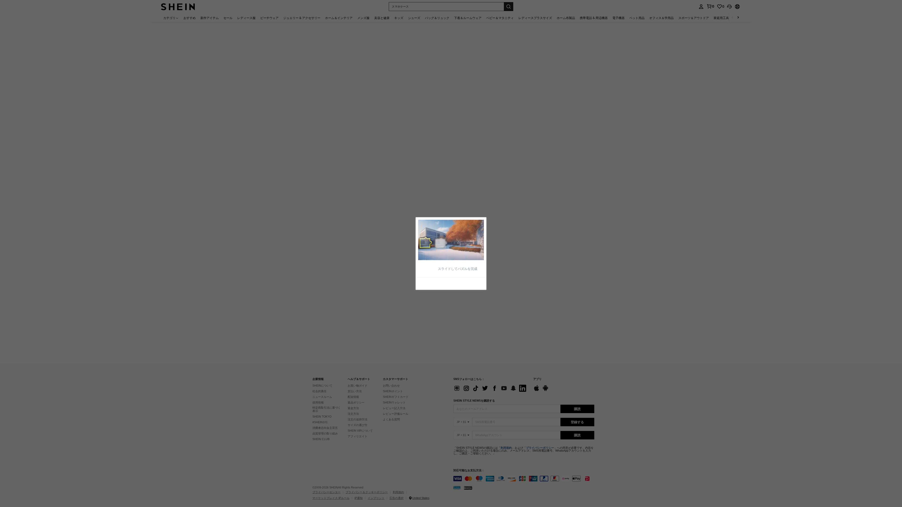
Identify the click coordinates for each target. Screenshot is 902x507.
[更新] (429, 283)
